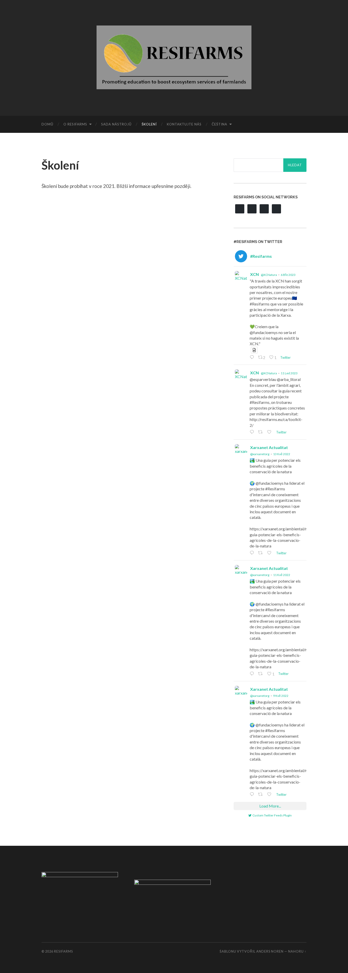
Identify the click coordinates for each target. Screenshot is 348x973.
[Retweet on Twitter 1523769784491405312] (261, 794)
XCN (254, 274)
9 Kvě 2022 (280, 696)
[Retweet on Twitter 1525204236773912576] (261, 553)
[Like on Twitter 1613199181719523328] (270, 432)
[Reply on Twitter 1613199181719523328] (252, 432)
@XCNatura (269, 275)
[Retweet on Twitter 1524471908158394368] (261, 674)
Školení (149, 124)
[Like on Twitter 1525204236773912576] (270, 553)
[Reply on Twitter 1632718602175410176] (252, 357)
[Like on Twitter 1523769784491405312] (270, 794)
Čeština (219, 124)
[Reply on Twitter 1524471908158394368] (252, 674)
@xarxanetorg (259, 454)
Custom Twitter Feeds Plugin (272, 815)
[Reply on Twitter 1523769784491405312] (252, 794)
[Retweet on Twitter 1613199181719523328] (261, 432)
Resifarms (63, 951)
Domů (47, 124)
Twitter (285, 357)
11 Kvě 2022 (281, 575)
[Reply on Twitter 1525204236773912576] (252, 553)
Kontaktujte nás (184, 124)
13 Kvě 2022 (281, 454)
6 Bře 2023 (288, 275)
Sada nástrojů (116, 124)
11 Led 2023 (289, 373)
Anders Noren (270, 951)
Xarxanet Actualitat (269, 447)
